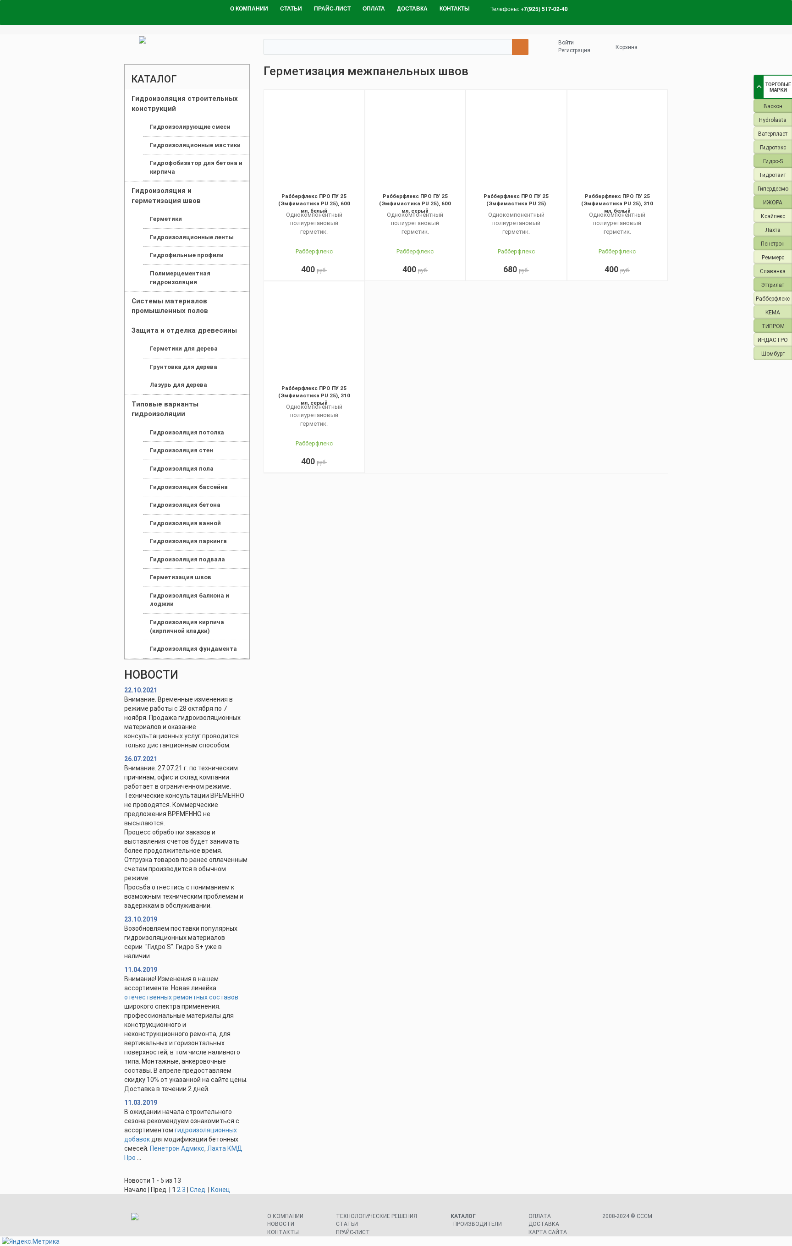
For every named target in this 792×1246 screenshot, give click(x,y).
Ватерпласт (772, 134)
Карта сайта (547, 1232)
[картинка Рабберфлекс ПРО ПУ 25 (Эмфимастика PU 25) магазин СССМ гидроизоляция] (516, 141)
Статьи (347, 1224)
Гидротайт (773, 175)
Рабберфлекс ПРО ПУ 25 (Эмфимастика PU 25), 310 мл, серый (314, 395)
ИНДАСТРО (773, 340)
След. (198, 1189)
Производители (477, 1224)
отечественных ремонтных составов (181, 997)
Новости (280, 1224)
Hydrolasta (772, 120)
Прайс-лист (353, 1232)
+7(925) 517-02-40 (544, 9)
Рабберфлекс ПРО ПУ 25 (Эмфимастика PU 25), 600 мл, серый (415, 203)
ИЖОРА (772, 202)
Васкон (773, 106)
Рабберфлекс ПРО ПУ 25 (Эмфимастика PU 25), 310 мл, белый (617, 203)
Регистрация (574, 50)
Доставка (543, 1224)
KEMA (772, 312)
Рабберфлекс (773, 299)
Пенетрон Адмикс (177, 1148)
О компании (285, 1216)
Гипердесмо (773, 189)
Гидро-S (773, 161)
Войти (566, 42)
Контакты (283, 1232)
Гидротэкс (773, 147)
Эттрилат (772, 285)
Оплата (539, 1216)
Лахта (773, 230)
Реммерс (773, 257)
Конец (220, 1189)
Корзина (627, 47)
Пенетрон (773, 244)
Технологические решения (376, 1216)
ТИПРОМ (773, 326)
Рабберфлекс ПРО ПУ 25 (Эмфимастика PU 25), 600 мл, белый (314, 203)
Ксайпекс (773, 216)
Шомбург (773, 354)
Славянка (773, 271)
